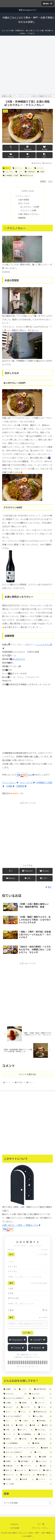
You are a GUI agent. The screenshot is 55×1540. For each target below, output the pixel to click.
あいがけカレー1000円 (29, 206)
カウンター (19, 168)
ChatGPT (37, 1339)
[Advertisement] (27, 64)
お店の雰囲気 (23, 199)
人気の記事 (14, 1528)
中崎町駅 (20, 786)
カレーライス (27, 782)
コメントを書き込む (28, 1074)
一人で (20, 171)
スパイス (40, 168)
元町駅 (10, 1293)
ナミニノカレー (9, 782)
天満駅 (9, 786)
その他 (10, 1277)
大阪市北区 (31, 171)
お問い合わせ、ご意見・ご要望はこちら (20, 1225)
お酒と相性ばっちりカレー (29, 214)
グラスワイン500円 (28, 210)
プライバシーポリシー (40, 1528)
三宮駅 (10, 1288)
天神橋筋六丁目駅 (11, 175)
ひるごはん (9, 171)
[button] (44, 155)
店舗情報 (22, 217)
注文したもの (23, 203)
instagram (14, 1524)
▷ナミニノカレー (23, 196)
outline (24, 190)
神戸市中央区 (13, 1298)
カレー (7, 168)
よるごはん (12, 1271)
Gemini (37, 1347)
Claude (17, 1347)
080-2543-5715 (18, 659)
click (30, 774)
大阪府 (42, 171)
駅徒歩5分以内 (28, 175)
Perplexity (17, 1339)
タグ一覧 (40, 1524)
